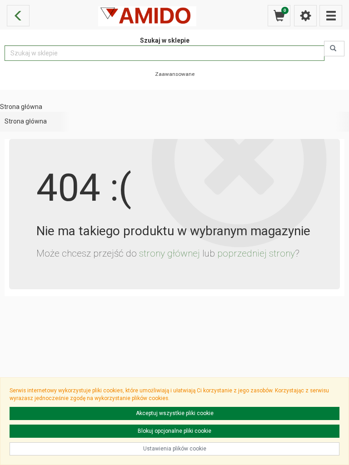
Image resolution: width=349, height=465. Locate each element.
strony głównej (169, 253)
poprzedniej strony (256, 253)
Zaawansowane (174, 74)
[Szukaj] (334, 48)
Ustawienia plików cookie (174, 448)
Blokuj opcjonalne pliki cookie (174, 431)
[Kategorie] (330, 15)
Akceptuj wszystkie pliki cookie (175, 413)
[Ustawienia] (305, 15)
